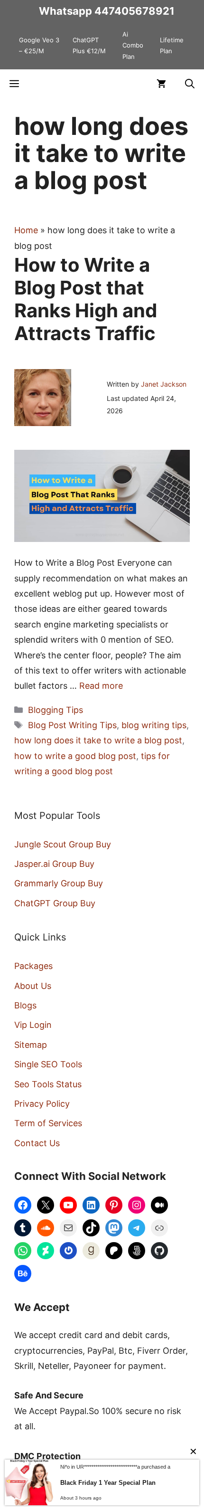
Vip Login (33, 1025)
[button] (190, 83)
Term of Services (48, 1123)
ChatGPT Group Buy (54, 903)
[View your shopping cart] (161, 83)
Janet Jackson (163, 384)
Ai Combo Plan (132, 45)
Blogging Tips (55, 710)
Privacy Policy (42, 1104)
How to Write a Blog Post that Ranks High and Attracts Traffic (85, 299)
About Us (32, 986)
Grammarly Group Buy (58, 883)
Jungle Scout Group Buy (62, 844)
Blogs (25, 1005)
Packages (33, 966)
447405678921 (134, 11)
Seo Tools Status (48, 1084)
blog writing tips (153, 725)
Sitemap (30, 1045)
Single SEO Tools (48, 1064)
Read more (101, 686)
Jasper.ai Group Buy (54, 864)
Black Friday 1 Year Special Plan (108, 1482)
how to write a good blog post (75, 756)
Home (26, 230)
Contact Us (37, 1143)
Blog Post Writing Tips (72, 725)
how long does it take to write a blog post (98, 740)
